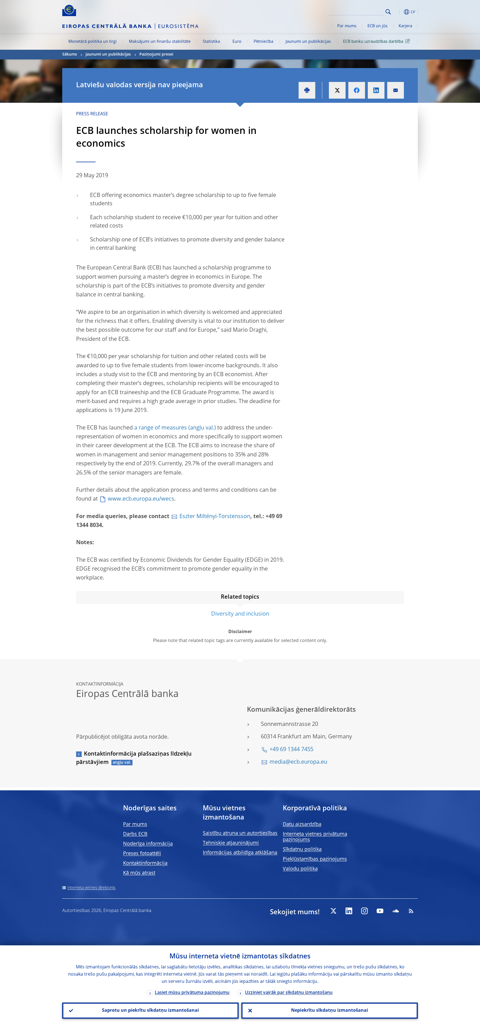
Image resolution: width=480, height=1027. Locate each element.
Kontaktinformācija (145, 863)
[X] (333, 911)
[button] (398, 11)
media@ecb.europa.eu (298, 762)
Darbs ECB (135, 834)
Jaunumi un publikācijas (308, 42)
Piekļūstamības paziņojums (315, 859)
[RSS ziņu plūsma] (411, 911)
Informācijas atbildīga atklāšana (240, 852)
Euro (236, 42)
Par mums (346, 26)
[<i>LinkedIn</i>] (349, 911)
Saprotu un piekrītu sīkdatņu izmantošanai (150, 1010)
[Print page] (307, 90)
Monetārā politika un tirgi (92, 42)
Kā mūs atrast (139, 873)
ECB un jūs (378, 26)
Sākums (69, 54)
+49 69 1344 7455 (291, 750)
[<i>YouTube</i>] (380, 911)
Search (388, 12)
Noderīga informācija (148, 843)
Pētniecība (263, 42)
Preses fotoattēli (142, 853)
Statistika (211, 42)
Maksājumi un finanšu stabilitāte (160, 42)
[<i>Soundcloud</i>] (395, 911)
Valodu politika (300, 868)
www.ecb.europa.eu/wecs (141, 499)
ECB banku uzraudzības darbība (373, 42)
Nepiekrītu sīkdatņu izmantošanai (329, 1010)
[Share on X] (337, 90)
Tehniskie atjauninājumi (231, 843)
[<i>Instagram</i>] (364, 911)
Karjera (405, 26)
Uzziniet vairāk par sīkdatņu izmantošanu (288, 993)
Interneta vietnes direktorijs (92, 888)
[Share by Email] (395, 90)
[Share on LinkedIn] (376, 90)
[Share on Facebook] (356, 90)
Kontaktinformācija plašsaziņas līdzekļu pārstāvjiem (134, 758)
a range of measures (160, 428)
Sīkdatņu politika (302, 849)
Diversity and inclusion (240, 614)
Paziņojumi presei (156, 54)
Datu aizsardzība (302, 824)
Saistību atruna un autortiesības (240, 833)
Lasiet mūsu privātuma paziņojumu (192, 993)
